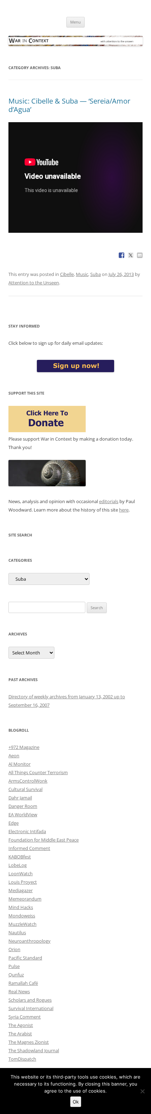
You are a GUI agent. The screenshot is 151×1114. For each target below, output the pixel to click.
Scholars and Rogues (30, 1000)
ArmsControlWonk (27, 781)
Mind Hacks (20, 907)
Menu (75, 22)
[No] (142, 1091)
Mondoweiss (21, 915)
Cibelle (67, 274)
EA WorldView (22, 814)
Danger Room (22, 806)
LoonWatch (20, 873)
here (124, 510)
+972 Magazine (23, 747)
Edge (13, 823)
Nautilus (17, 932)
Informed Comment (29, 848)
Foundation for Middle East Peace (43, 840)
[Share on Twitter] (130, 255)
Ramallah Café (23, 983)
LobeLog (17, 865)
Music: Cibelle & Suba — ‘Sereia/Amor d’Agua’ (69, 105)
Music (82, 274)
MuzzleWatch (22, 924)
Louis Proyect (22, 882)
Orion (14, 949)
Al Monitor (19, 764)
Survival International (30, 1008)
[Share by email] (140, 255)
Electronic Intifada (27, 831)
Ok (76, 1102)
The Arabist (20, 1033)
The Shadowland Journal (33, 1050)
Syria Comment (24, 1017)
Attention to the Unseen (33, 282)
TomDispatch (22, 1059)
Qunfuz (16, 974)
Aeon (13, 755)
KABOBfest (19, 856)
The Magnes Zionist (28, 1042)
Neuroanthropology (29, 941)
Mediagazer (20, 890)
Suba (95, 274)
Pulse (14, 966)
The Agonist (20, 1025)
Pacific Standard (25, 958)
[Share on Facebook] (121, 255)
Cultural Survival (25, 789)
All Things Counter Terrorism (38, 772)
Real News (19, 991)
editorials (108, 501)
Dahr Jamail (20, 798)
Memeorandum (24, 899)
